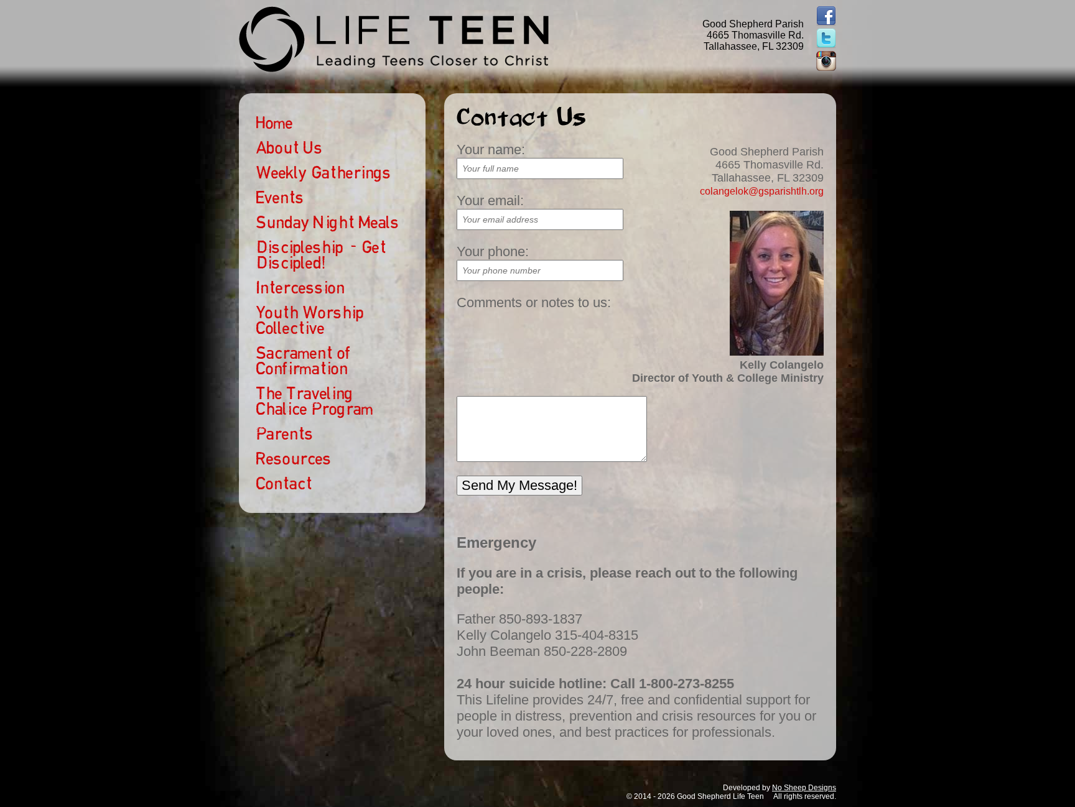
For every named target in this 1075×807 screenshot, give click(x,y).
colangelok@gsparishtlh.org (762, 191)
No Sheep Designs (804, 787)
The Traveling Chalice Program (314, 401)
